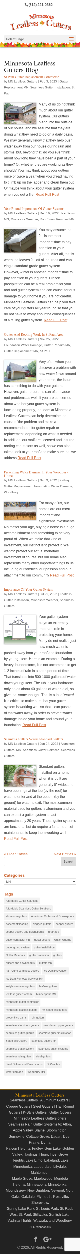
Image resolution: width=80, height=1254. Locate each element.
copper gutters (64, 924)
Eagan (56, 1136)
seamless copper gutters (58, 1025)
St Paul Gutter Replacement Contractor (31, 76)
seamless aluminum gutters (22, 1025)
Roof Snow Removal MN (57, 219)
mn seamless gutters (54, 1009)
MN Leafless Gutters (22, 81)
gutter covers (42, 939)
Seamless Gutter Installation (50, 87)
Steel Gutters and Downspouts (24, 1064)
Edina (45, 1142)
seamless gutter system (20, 1048)
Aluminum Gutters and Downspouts (52, 916)
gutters (57, 955)
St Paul (45, 351)
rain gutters (37, 1017)
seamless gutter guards (20, 1033)
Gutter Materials (15, 955)
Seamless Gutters (16, 1040)
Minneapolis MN (46, 994)
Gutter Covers (60, 1112)
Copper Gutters (18, 1106)
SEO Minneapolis (40, 1227)
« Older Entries (16, 854)
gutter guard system (18, 947)
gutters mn (45, 963)
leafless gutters (48, 986)
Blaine (39, 1130)
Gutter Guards (62, 939)
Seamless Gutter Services (41, 750)
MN (18, 750)
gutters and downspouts (20, 963)
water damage (14, 1072)
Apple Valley (23, 1130)
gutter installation (44, 947)
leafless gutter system (19, 994)
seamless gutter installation (54, 1033)
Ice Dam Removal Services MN (24, 978)
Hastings (31, 1154)
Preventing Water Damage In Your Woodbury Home (36, 474)
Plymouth (43, 1196)
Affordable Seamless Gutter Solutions (28, 908)
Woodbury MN (36, 1072)
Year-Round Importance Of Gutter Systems (34, 208)
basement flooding (17, 924)
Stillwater (40, 1214)
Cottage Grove (37, 1136)
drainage (53, 931)
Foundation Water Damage (23, 345)
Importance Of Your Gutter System (28, 589)
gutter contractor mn (18, 939)
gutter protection (39, 955)
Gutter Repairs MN (57, 345)
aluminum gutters (16, 916)
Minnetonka (57, 1184)
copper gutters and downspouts (25, 931)
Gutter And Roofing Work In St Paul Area (33, 334)
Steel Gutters (43, 1106)
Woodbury (11, 492)
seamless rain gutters (19, 1056)
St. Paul (66, 1208)
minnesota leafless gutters (21, 1009)
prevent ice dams (16, 1017)
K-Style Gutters (34, 1112)
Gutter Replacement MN (21, 351)
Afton (67, 1124)
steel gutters (43, 1056)
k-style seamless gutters (20, 986)
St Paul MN (53, 1064)
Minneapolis (36, 1184)
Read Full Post (47, 194)
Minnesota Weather (24, 219)
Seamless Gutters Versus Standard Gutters (33, 739)
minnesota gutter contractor (22, 1001)
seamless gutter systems (53, 1048)
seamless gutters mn (44, 1040)
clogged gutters (42, 924)
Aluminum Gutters (54, 1100)
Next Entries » (65, 854)
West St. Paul (20, 1214)
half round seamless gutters (22, 970)
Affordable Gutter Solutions (22, 900)
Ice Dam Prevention (55, 970)
